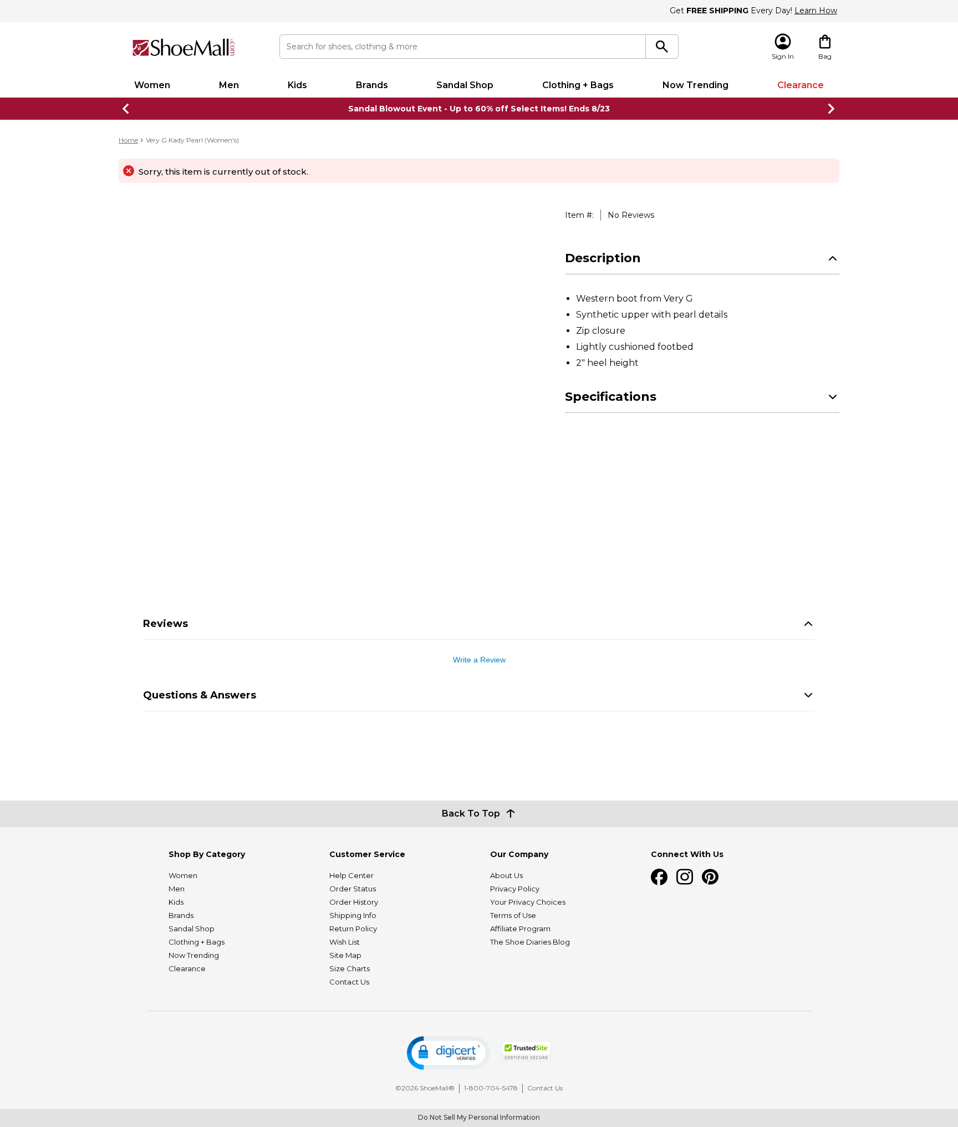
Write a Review (479, 659)
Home (128, 140)
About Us (506, 875)
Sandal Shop (464, 85)
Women (152, 85)
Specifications (610, 396)
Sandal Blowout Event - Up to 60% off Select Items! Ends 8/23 (479, 109)
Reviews (165, 624)
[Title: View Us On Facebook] (659, 877)
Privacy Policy (514, 888)
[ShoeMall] (183, 47)
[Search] (662, 46)
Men (229, 85)
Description (603, 258)
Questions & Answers (199, 695)
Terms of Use (513, 915)
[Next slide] (831, 108)
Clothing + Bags (578, 85)
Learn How (815, 11)
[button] (448, 1053)
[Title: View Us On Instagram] (684, 877)
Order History (353, 901)
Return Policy (353, 928)
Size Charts (349, 968)
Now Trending (695, 85)
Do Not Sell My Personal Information (479, 1117)
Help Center (351, 875)
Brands (372, 85)
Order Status (352, 888)
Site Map (345, 955)
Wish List (344, 941)
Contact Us (349, 981)
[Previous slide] (126, 108)
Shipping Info (352, 915)
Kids (297, 85)
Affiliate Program (520, 928)
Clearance (800, 85)
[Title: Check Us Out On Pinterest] (710, 877)
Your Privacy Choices (527, 901)
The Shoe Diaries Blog (530, 941)
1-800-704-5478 (491, 1088)
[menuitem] (152, 85)
